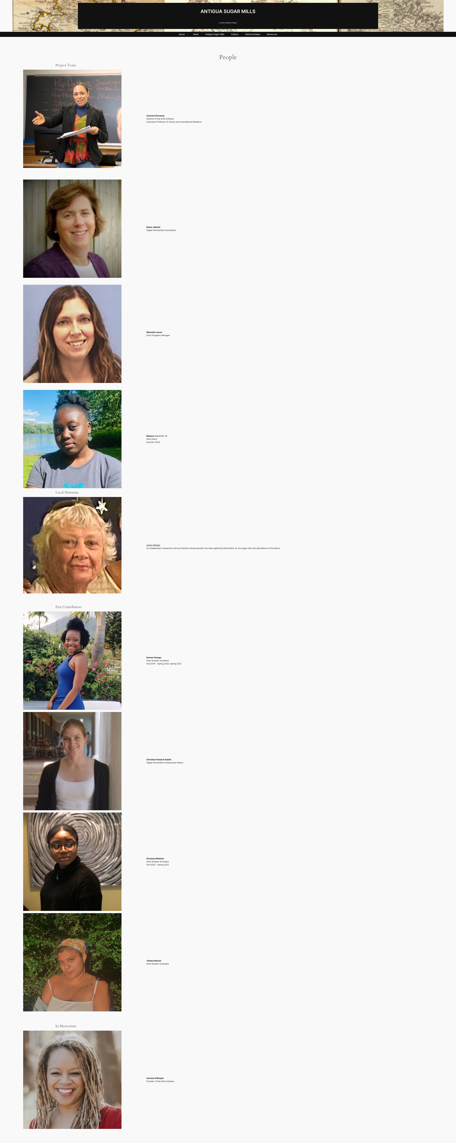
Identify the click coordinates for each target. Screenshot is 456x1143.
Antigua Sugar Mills (228, 11)
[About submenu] (187, 34)
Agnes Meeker (153, 545)
